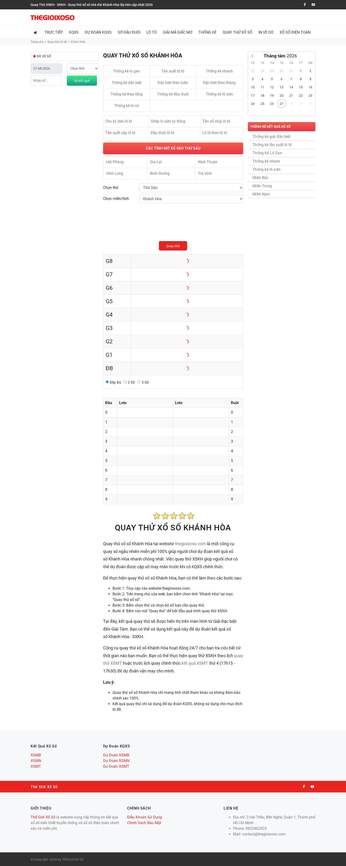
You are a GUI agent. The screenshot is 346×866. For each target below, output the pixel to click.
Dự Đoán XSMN (116, 761)
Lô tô (151, 32)
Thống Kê (207, 32)
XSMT (36, 766)
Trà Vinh (205, 173)
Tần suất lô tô (172, 71)
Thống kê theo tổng (126, 94)
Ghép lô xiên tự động (168, 121)
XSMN (36, 761)
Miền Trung (262, 186)
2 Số (131, 382)
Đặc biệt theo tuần (173, 82)
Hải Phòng (115, 162)
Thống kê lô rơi (126, 105)
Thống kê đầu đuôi (173, 94)
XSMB (36, 755)
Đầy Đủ (115, 382)
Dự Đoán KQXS (98, 32)
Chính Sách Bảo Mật (144, 823)
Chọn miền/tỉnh (116, 198)
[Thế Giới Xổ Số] (52, 17)
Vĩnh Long (114, 173)
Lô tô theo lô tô (214, 133)
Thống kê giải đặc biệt (271, 136)
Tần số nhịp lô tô (216, 121)
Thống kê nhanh (219, 71)
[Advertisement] (256, 18)
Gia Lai (156, 162)
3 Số (145, 382)
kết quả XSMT (195, 663)
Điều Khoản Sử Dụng (144, 817)
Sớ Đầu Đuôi (129, 32)
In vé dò (266, 32)
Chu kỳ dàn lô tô (118, 121)
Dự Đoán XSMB (116, 755)
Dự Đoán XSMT (116, 766)
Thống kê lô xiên (219, 94)
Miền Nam (261, 194)
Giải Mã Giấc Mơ (177, 32)
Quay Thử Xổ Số (237, 32)
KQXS (74, 32)
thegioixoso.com (190, 543)
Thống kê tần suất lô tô (272, 145)
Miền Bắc (260, 177)
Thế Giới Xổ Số (43, 817)
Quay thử (173, 246)
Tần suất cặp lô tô (120, 133)
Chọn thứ (110, 187)
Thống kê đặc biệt (126, 82)
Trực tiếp (53, 32)
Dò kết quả (82, 81)
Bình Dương (160, 173)
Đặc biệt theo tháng (219, 82)
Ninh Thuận (207, 162)
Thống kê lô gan (126, 71)
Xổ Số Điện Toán (295, 32)
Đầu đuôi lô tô (162, 133)
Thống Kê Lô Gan (267, 153)
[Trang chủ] (36, 32)
